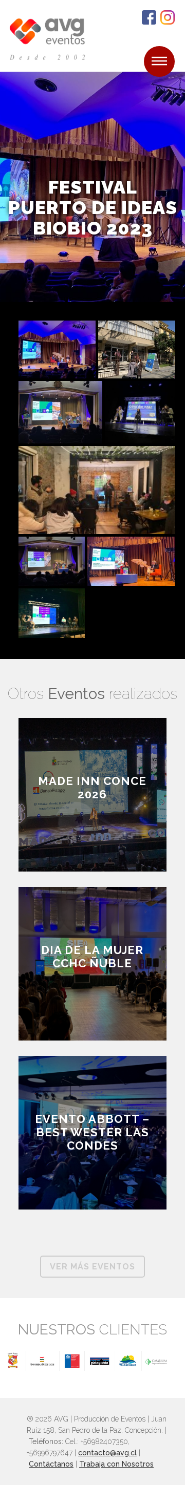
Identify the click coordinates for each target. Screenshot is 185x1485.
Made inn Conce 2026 (92, 787)
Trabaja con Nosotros (116, 1464)
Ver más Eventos (92, 1266)
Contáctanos (51, 1464)
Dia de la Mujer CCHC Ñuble (92, 956)
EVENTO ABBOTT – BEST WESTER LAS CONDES (92, 1132)
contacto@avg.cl (107, 1453)
